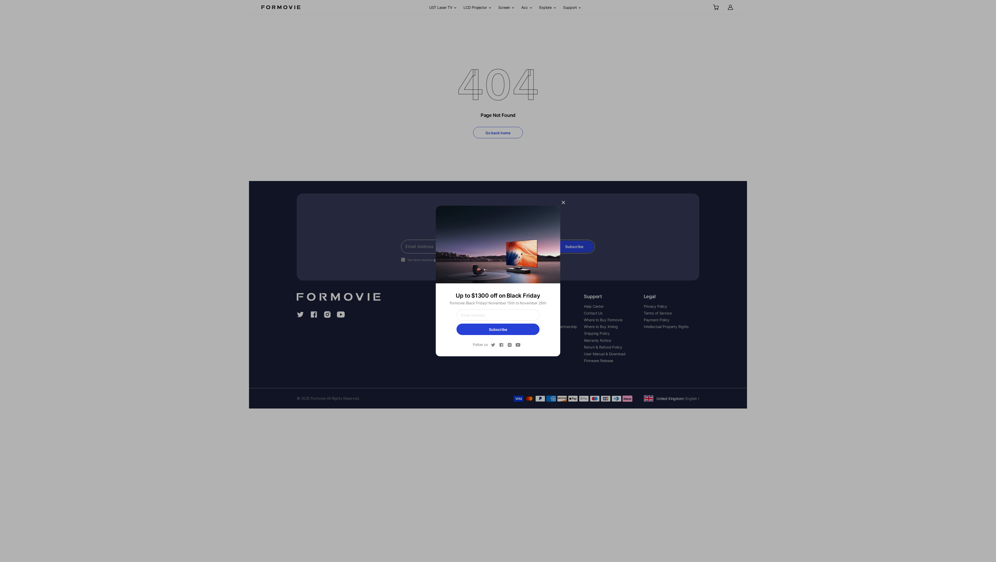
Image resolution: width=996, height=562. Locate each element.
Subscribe (498, 329)
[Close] (563, 202)
